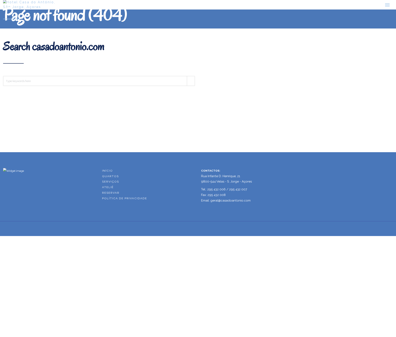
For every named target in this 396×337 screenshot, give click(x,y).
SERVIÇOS (110, 181)
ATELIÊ (108, 186)
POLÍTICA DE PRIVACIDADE (124, 197)
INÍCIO (107, 169)
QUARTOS (110, 175)
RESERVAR (110, 192)
